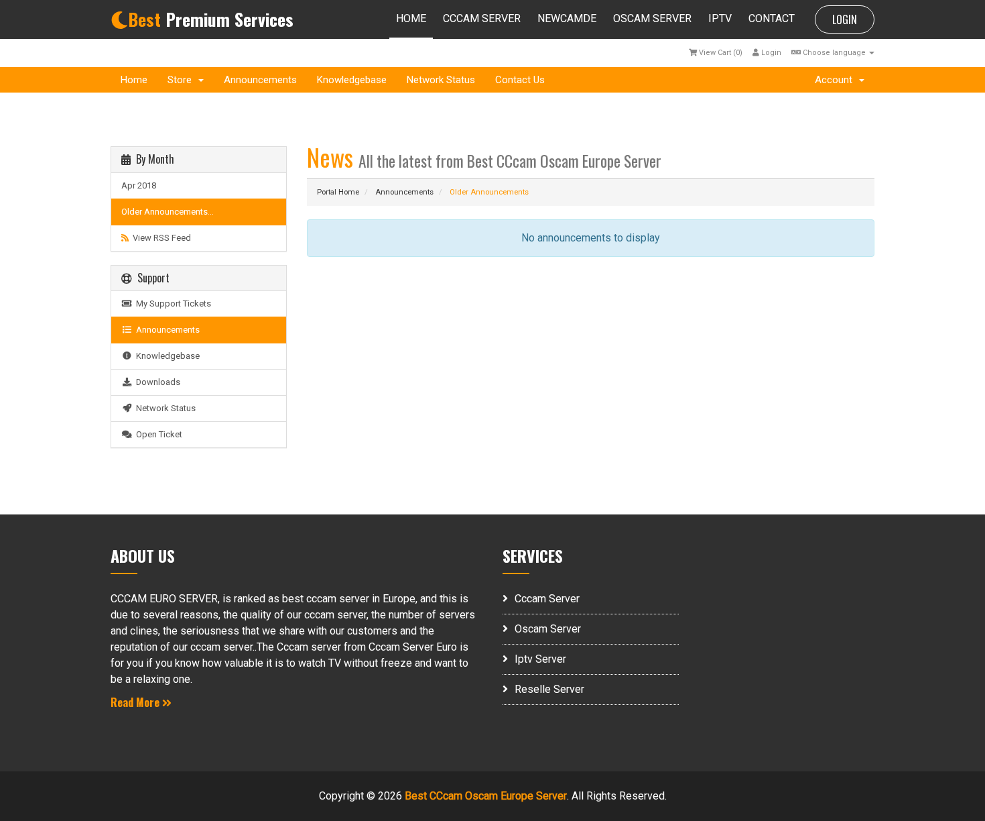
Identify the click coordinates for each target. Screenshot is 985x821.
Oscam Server (548, 628)
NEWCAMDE (566, 18)
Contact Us (520, 80)
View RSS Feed (160, 238)
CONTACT (771, 18)
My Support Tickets (171, 303)
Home (134, 80)
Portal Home (338, 192)
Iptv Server (540, 659)
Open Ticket (157, 434)
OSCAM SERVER (652, 18)
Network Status (441, 80)
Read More (136, 702)
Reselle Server (549, 689)
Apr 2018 (138, 185)
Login (770, 52)
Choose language (834, 52)
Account (836, 80)
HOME (411, 18)
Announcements (260, 80)
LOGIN (844, 19)
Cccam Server (547, 598)
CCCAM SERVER (482, 18)
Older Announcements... (167, 212)
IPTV (720, 18)
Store (182, 80)
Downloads (156, 382)
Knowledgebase (352, 80)
